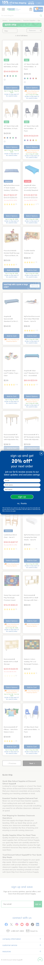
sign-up (22, 496)
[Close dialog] (41, 453)
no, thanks (22, 503)
